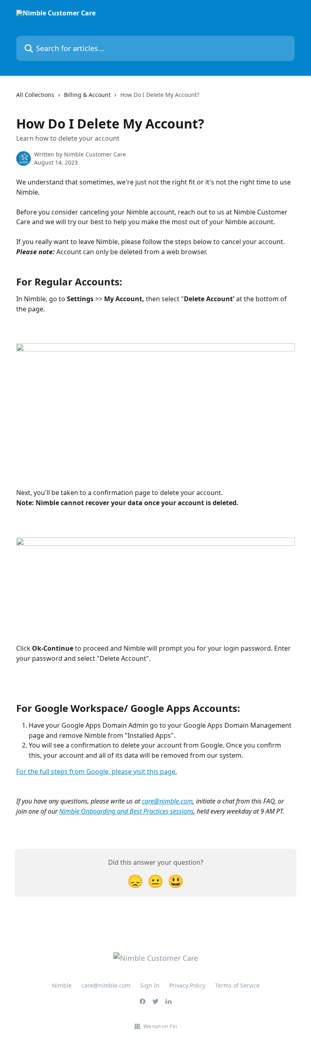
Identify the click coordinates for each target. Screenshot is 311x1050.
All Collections (35, 95)
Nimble (62, 985)
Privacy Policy (187, 985)
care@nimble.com (167, 801)
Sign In (150, 985)
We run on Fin (160, 1026)
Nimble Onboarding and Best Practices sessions (126, 811)
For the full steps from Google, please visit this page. (96, 771)
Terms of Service (237, 985)
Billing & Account (87, 95)
